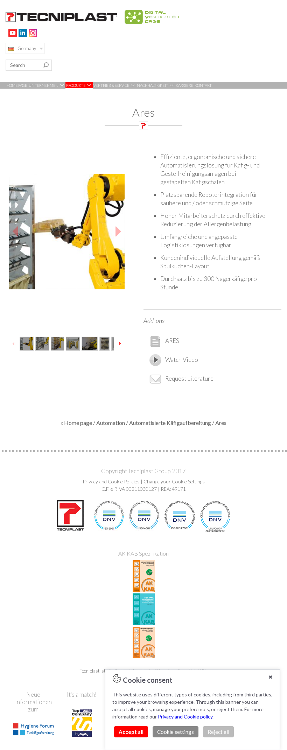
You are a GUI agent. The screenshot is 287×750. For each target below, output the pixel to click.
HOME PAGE (17, 85)
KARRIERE (184, 85)
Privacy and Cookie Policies (111, 481)
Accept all (131, 732)
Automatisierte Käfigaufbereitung (170, 422)
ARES (172, 340)
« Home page (76, 422)
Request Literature (189, 378)
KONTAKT (203, 85)
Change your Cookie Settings (174, 481)
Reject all (218, 732)
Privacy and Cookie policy (185, 717)
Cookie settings (175, 732)
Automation (110, 422)
